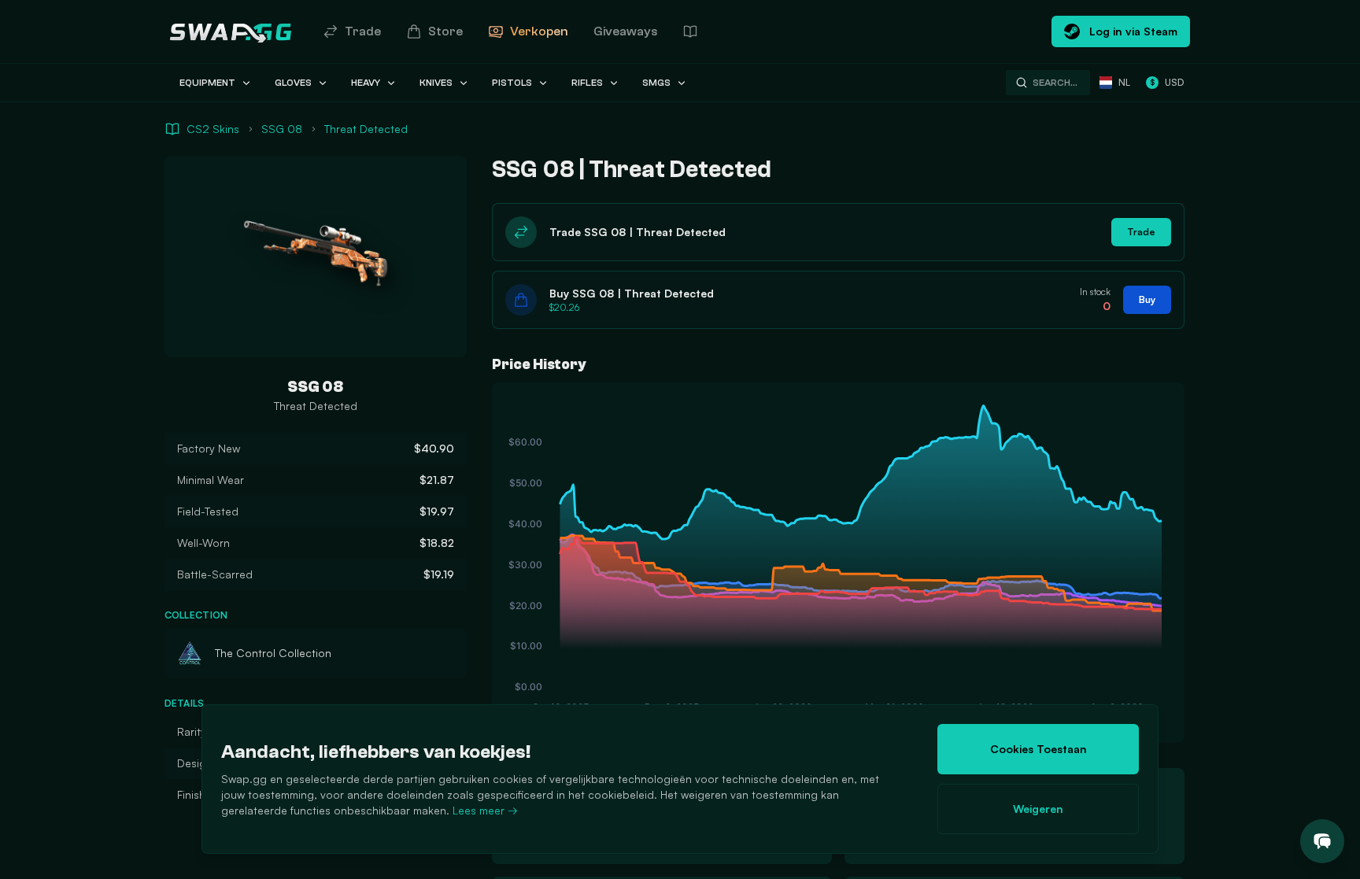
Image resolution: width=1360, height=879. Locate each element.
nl (1124, 82)
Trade (363, 31)
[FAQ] (690, 31)
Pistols (512, 82)
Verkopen (539, 31)
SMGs (656, 82)
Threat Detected (366, 128)
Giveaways (625, 31)
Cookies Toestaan (1038, 748)
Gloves (293, 82)
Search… (1055, 82)
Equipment (207, 82)
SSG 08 (281, 128)
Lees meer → (485, 810)
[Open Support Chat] (1322, 841)
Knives (436, 82)
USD (1167, 82)
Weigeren (1038, 808)
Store (445, 31)
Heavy (365, 82)
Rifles (587, 82)
